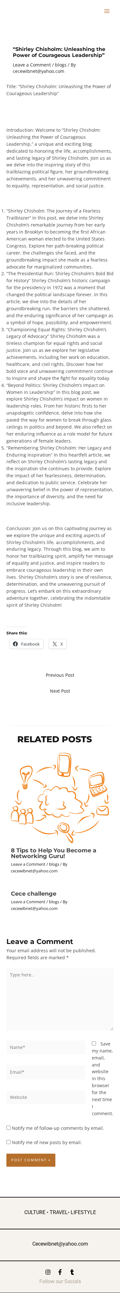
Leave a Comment (32, 65)
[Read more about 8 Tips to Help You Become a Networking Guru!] (60, 797)
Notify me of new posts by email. (47, 1142)
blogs (61, 65)
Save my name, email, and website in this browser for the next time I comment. (102, 1078)
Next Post (60, 691)
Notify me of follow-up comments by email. (58, 1128)
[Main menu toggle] (107, 11)
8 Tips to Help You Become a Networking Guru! (53, 853)
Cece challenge (33, 893)
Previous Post (60, 675)
